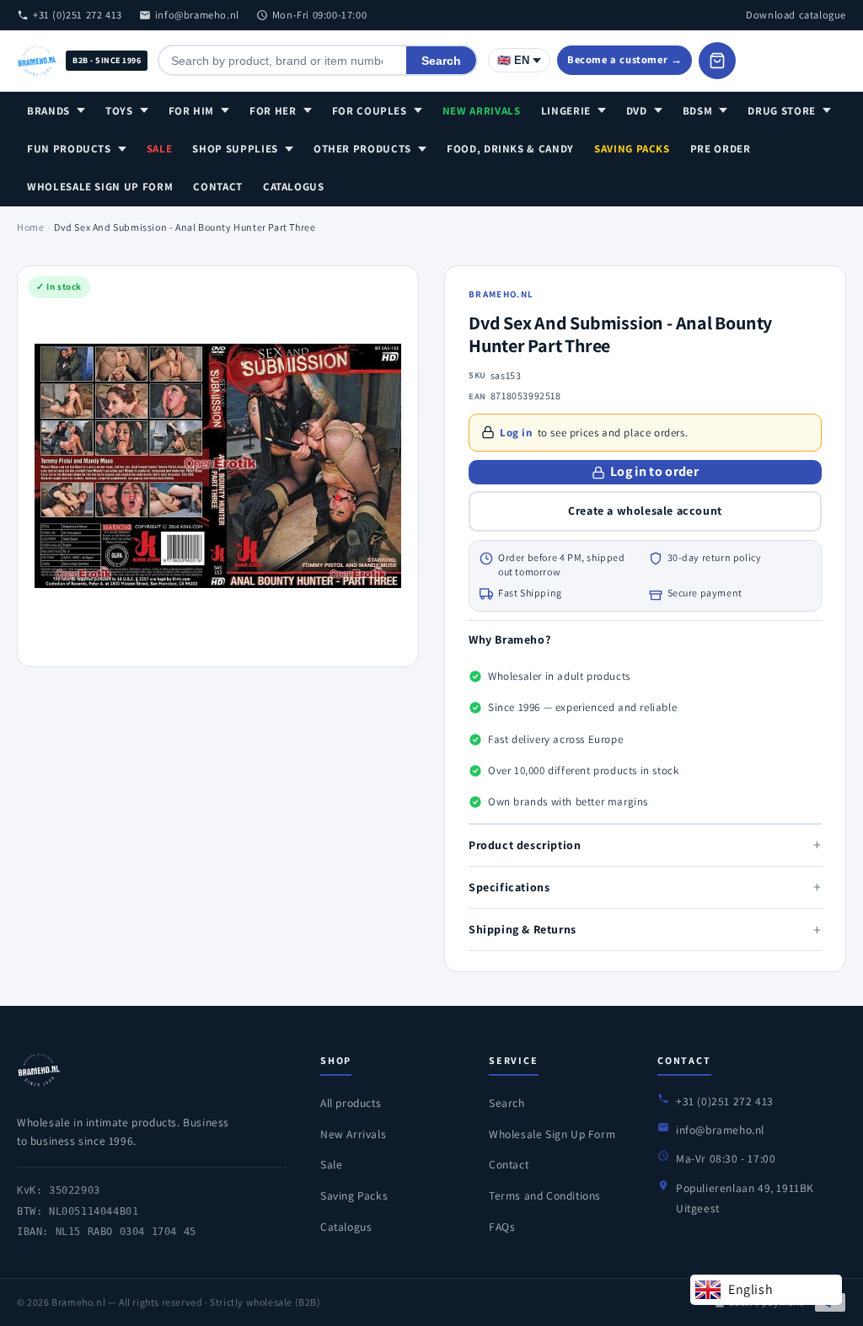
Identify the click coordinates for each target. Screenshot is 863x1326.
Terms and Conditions (545, 1195)
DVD (636, 111)
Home (30, 227)
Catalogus (293, 186)
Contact (218, 186)
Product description (645, 844)
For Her (273, 111)
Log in (516, 432)
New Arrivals (481, 111)
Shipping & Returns (645, 929)
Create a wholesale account (645, 510)
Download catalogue (796, 15)
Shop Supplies (234, 149)
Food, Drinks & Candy (510, 149)
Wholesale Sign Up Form (100, 186)
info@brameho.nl (197, 15)
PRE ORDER (720, 149)
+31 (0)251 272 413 (77, 15)
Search (441, 60)
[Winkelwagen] (717, 60)
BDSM (698, 111)
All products (350, 1102)
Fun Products (69, 149)
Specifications (645, 886)
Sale (160, 149)
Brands (48, 111)
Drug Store (782, 111)
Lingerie (566, 111)
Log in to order (654, 471)
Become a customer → (624, 59)
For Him (192, 111)
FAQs (502, 1226)
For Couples (369, 111)
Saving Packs (632, 149)
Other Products (362, 149)
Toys (119, 111)
